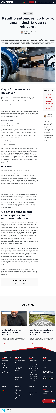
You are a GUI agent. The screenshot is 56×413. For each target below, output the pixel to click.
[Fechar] (0, 410)
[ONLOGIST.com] (8, 2)
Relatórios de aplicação (34, 392)
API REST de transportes (48, 365)
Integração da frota (33, 366)
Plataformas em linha (19, 375)
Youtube (19, 398)
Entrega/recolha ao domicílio (33, 361)
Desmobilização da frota (34, 368)
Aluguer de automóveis (20, 360)
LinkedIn (19, 390)
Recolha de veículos (33, 376)
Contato (31, 2)
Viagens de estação (33, 378)
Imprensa (31, 394)
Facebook (20, 395)
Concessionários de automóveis (19, 368)
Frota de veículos (18, 377)
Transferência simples (33, 364)
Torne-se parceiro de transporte (43, 2)
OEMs (16, 379)
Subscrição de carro (19, 365)
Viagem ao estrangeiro (33, 374)
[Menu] (53, 2)
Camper (17, 372)
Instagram (20, 392)
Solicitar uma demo (47, 360)
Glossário (45, 367)
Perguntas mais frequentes (48, 376)
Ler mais (4, 343)
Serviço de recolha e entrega (33, 371)
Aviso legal (45, 393)
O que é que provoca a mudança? (49, 95)
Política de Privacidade (47, 391)
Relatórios (31, 390)
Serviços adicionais (33, 380)
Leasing (17, 362)
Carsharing (17, 370)
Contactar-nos (46, 362)
